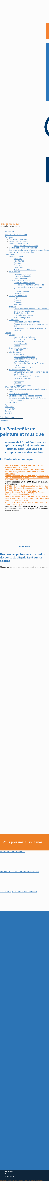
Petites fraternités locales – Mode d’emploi (31, 309)
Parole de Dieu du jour (9, 224)
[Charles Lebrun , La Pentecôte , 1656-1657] (23, 767)
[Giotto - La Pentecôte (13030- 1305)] (23, 602)
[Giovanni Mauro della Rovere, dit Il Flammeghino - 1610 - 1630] (23, 734)
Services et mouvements (24, 357)
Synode (12, 307)
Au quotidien (14, 272)
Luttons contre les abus (24, 367)
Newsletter (9, 413)
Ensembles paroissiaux (18, 241)
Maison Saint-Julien (22, 361)
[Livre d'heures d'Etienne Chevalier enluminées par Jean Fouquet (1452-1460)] (23, 635)
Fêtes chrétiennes (21, 278)
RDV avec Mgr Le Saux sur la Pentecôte (18, 892)
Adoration (18, 300)
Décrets (17, 346)
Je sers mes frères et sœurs (21, 280)
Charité (17, 289)
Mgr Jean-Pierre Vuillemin (24, 337)
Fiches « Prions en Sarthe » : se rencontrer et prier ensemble (31, 286)
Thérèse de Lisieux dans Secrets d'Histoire (19, 872)
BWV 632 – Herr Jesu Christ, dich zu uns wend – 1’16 (26, 488)
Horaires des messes (22, 274)
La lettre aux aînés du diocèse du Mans (25, 396)
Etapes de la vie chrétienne (25, 270)
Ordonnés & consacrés (18, 348)
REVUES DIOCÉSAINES (14, 387)
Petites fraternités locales (24, 283)
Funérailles (18, 267)
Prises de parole (20, 344)
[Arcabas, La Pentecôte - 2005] (23, 833)
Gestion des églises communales (23, 248)
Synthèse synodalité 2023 (24, 311)
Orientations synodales (23, 315)
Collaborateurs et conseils (25, 339)
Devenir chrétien (16, 256)
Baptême (17, 263)
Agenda (8, 404)
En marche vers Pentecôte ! (12, 851)
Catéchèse (18, 265)
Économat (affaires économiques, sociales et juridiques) (28, 377)
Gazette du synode (22, 317)
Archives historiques (22, 385)
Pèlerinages (18, 302)
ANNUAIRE (18, 350)
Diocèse (8, 333)
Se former (18, 304)
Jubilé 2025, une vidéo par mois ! (27, 322)
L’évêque (12, 335)
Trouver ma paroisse (18, 239)
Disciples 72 (18, 293)
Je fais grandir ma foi (18, 296)
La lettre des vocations (18, 394)
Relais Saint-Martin (21, 313)
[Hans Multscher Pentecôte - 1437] (23, 668)
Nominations (19, 341)
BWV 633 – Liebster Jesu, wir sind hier (20, 490)
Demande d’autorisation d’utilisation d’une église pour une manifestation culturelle (29, 251)
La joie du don (15, 402)
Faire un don (10, 409)
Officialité (17, 383)
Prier (16, 298)
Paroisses (9, 237)
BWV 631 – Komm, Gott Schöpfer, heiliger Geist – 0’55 (26, 486)
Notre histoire (19, 354)
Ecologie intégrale (21, 291)
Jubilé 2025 (14, 320)
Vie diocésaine (15, 352)
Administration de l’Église (19, 370)
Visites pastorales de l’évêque (26, 246)
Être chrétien (10, 254)
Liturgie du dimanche (22, 276)
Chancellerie (19, 381)
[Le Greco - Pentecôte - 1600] (23, 701)
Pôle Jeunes (19, 261)
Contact (8, 411)
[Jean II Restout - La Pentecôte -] (23, 800)
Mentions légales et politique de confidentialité (30, 1180)
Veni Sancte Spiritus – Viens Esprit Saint (24, 466)
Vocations (18, 259)
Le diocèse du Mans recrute (25, 359)
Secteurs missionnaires (18, 243)
